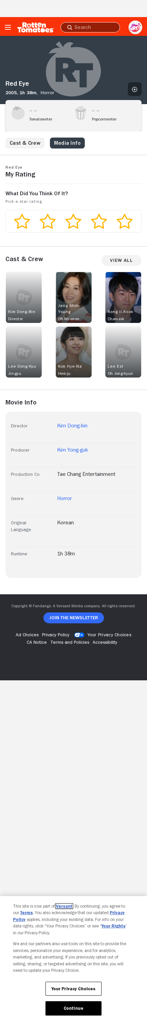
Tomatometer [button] (40, 119)
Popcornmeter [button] (104, 119)
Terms (26, 912)
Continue (73, 1008)
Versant (64, 906)
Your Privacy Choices (109, 634)
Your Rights (113, 926)
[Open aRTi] (135, 27)
